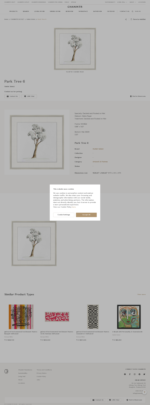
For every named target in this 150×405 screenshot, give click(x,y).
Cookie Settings (64, 215)
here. (74, 207)
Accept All (86, 215)
